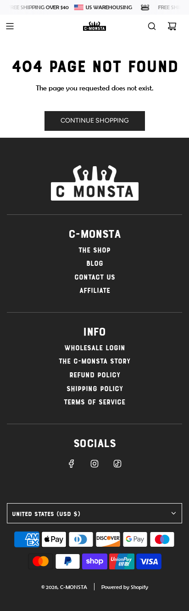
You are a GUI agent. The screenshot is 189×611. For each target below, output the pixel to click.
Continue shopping (95, 120)
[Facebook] (71, 464)
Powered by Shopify (124, 587)
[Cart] (172, 26)
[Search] (152, 26)
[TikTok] (117, 464)
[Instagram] (94, 464)
